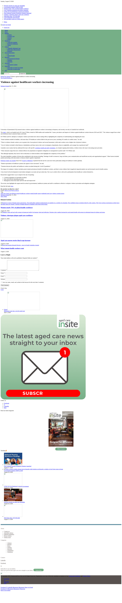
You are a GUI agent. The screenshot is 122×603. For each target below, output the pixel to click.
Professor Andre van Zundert (8, 160)
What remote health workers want (12, 248)
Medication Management (13, 49)
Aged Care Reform (11, 193)
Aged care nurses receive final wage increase (15, 240)
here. (12, 186)
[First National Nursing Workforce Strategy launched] (13, 464)
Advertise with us (8, 533)
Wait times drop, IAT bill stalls (12, 16)
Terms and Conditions (74, 576)
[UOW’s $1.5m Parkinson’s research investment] (13, 485)
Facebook (3, 563)
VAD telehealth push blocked (11, 17)
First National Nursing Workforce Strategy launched (17, 13)
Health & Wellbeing (12, 43)
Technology (10, 550)
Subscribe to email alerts (13, 69)
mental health (33, 193)
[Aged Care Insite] (6, 24)
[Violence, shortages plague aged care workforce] (53, 212)
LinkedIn (3, 560)
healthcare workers (25, 193)
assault (18, 193)
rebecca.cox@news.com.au (11, 190)
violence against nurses (58, 193)
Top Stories (7, 76)
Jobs (6, 70)
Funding (9, 35)
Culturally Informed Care (13, 48)
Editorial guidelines (9, 534)
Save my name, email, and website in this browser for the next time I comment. (23, 282)
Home (2, 76)
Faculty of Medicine (27, 160)
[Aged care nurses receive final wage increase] (17, 237)
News (6, 32)
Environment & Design (13, 58)
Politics (9, 39)
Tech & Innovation (10, 52)
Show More (4, 196)
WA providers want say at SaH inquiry (14, 19)
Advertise (7, 63)
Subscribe (7, 66)
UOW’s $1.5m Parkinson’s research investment (16, 11)
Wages (9, 45)
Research (9, 51)
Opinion (9, 38)
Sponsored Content (12, 64)
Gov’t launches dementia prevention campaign (16, 10)
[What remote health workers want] (20, 245)
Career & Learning (12, 42)
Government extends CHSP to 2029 (13, 7)
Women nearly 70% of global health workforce (16, 8)
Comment (4, 270)
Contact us (7, 531)
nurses (39, 193)
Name (3, 273)
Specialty (7, 57)
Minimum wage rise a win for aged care (14, 311)
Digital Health (11, 55)
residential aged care (46, 193)
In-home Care (11, 36)
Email (3, 276)
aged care (3, 193)
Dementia (9, 61)
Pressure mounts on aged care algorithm (14, 5)
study (4, 132)
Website (3, 279)
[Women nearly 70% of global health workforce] (61, 204)
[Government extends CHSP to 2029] (33, 469)
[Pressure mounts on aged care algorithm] (13, 500)
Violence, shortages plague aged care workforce (16, 14)
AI (8, 54)
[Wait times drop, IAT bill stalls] (13, 516)
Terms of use (7, 537)
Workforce (7, 41)
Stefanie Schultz (5, 86)
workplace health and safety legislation (45, 148)
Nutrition (9, 60)
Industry (7, 33)
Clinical (7, 46)
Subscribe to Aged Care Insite (15, 67)
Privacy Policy (8, 536)
